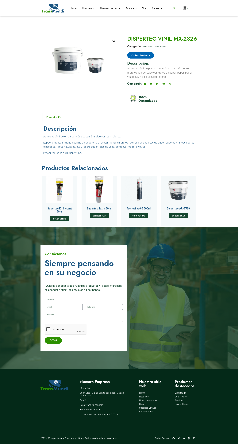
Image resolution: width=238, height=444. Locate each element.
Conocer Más (59, 219)
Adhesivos (147, 46)
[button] (174, 8)
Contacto (157, 8)
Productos (131, 8)
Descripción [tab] (54, 117)
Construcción (160, 46)
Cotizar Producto (140, 55)
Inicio (74, 8)
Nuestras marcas (108, 8)
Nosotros (87, 8)
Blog (144, 8)
